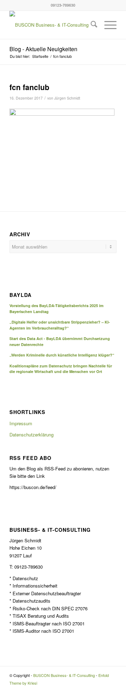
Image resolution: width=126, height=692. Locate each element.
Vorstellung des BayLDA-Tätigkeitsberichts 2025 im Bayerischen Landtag (56, 308)
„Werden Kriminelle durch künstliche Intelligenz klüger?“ (61, 355)
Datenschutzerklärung (31, 434)
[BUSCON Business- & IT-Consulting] (52, 25)
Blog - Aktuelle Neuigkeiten (43, 49)
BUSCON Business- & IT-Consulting (64, 675)
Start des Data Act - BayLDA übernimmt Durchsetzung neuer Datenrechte (59, 341)
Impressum (20, 423)
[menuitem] (90, 25)
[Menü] (107, 25)
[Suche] (90, 25)
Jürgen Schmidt (67, 98)
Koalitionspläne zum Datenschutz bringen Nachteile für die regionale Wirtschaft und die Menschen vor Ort (60, 368)
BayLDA (20, 295)
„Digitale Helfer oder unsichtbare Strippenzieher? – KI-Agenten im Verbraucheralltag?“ (59, 325)
